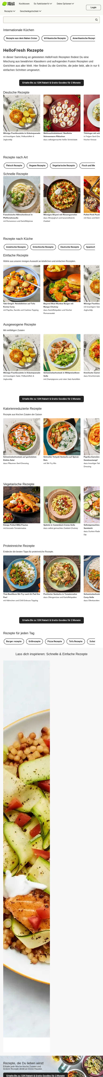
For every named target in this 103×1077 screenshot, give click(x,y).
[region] (26, 1044)
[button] (21, 38)
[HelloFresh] (8, 4)
